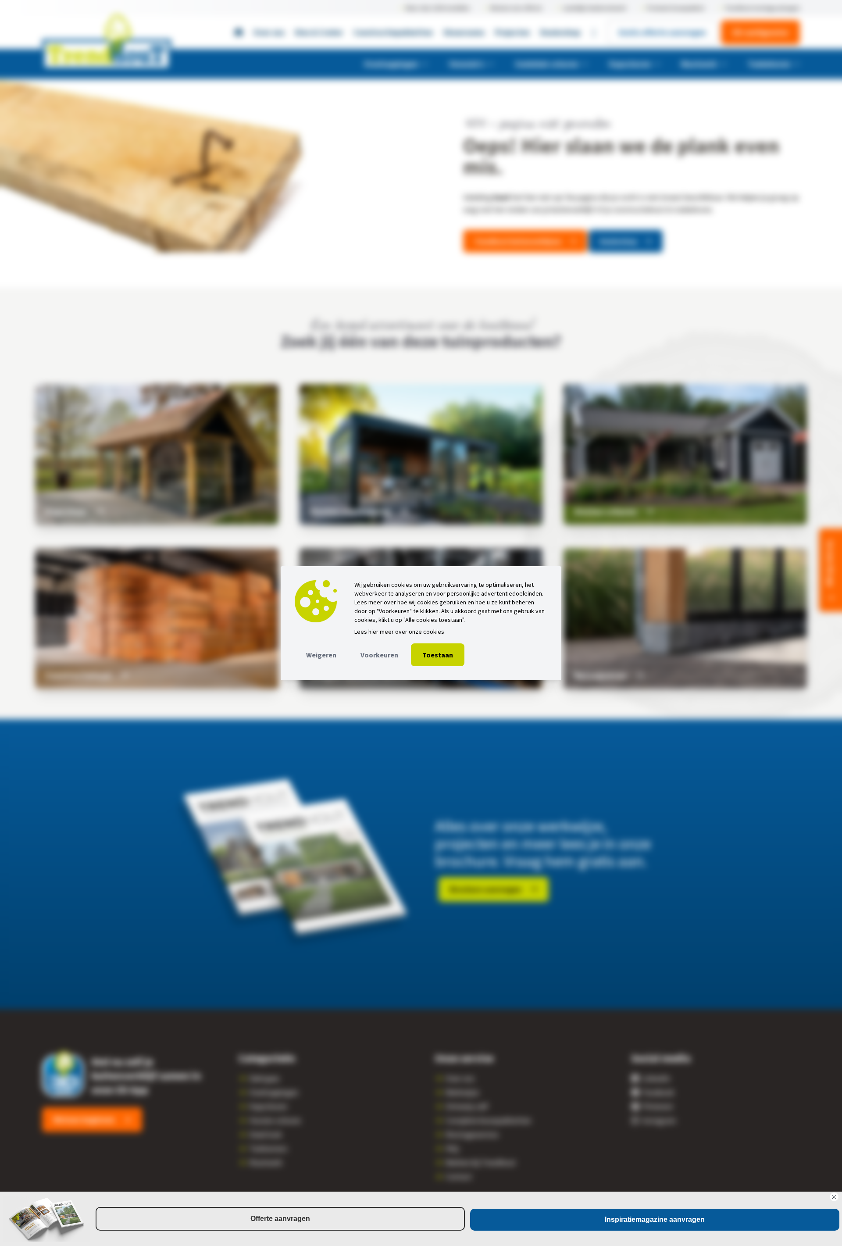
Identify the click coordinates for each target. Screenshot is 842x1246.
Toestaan (437, 654)
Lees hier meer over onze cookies (399, 631)
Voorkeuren (379, 654)
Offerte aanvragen (280, 1218)
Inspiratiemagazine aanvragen (655, 1219)
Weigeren (321, 654)
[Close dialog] (834, 1196)
